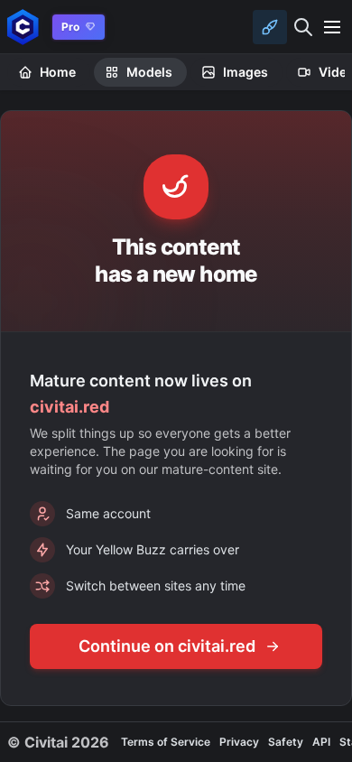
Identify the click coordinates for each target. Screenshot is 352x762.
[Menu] (332, 27)
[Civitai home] (23, 26)
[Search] (303, 27)
